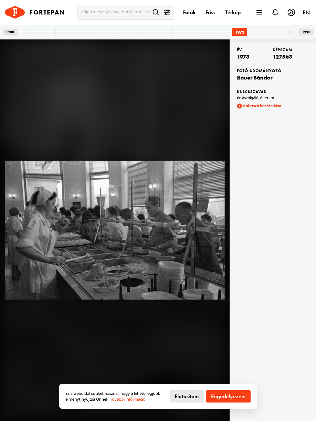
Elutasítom (187, 396)
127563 (282, 56)
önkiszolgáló (247, 97)
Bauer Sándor (254, 77)
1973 (243, 56)
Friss (210, 12)
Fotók (189, 12)
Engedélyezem (228, 396)
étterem (267, 97)
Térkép (233, 12)
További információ (127, 399)
